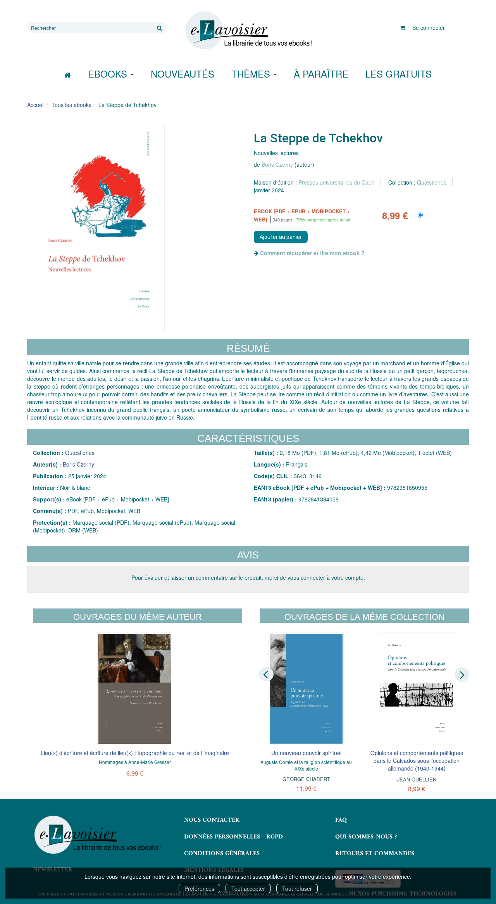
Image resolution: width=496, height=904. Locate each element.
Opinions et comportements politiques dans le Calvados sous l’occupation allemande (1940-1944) (416, 760)
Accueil (36, 105)
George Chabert (306, 779)
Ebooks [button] (109, 73)
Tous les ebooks (71, 105)
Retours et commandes (374, 853)
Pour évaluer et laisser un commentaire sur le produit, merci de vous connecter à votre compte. (248, 577)
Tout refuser (297, 888)
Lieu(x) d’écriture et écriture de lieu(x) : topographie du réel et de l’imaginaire (135, 753)
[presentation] (266, 674)
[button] (99, 227)
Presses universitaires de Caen (336, 182)
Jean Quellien (416, 779)
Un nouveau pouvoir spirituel (306, 753)
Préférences (199, 888)
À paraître (321, 73)
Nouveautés (182, 73)
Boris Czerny (277, 164)
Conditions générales (222, 853)
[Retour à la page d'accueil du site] (248, 30)
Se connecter (428, 27)
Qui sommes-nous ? (366, 836)
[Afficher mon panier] (402, 27)
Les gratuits (398, 73)
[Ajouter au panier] (281, 237)
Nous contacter (211, 820)
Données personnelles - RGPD (233, 836)
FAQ (341, 820)
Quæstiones (431, 182)
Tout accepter (248, 888)
